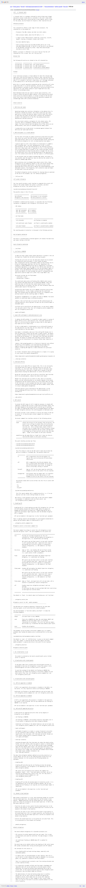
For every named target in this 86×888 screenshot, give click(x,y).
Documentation (49, 6)
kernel (23, 6)
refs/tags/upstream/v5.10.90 (34, 6)
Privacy (11, 886)
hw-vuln (65, 6)
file (38, 9)
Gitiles (8, 886)
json (84, 885)
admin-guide (58, 6)
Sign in (83, 2)
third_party (16, 6)
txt (80, 885)
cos (11, 6)
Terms (15, 886)
